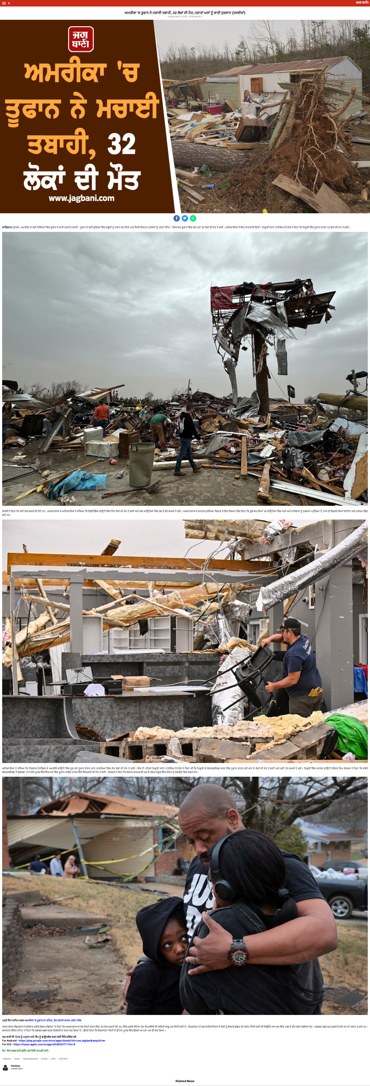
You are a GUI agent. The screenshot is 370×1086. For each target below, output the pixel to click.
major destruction (30, 1059)
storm (16, 1059)
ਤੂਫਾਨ (53, 1059)
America (7, 1059)
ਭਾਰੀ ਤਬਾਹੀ (63, 1059)
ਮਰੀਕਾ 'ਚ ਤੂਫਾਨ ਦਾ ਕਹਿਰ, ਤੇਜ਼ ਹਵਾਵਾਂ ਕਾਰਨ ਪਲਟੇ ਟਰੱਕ (54, 1020)
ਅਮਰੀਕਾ (44, 1059)
